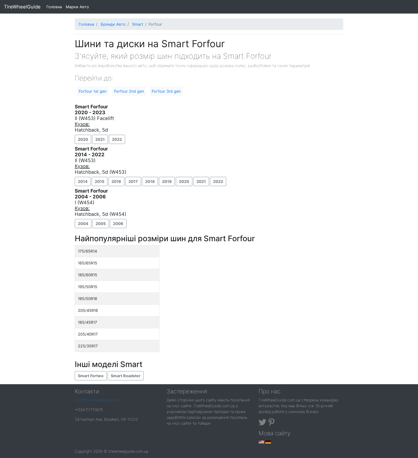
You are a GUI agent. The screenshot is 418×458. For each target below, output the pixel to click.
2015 (99, 181)
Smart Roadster (126, 375)
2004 (83, 223)
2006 (118, 223)
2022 (117, 139)
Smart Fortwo (91, 375)
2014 (83, 181)
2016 (116, 181)
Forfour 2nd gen (129, 91)
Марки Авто (77, 6)
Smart (137, 24)
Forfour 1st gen (92, 91)
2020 (83, 139)
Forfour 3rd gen (166, 91)
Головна (55, 6)
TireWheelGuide (22, 7)
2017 (133, 181)
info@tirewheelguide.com (97, 400)
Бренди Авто (113, 24)
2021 (100, 139)
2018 (150, 181)
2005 (101, 223)
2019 (167, 181)
